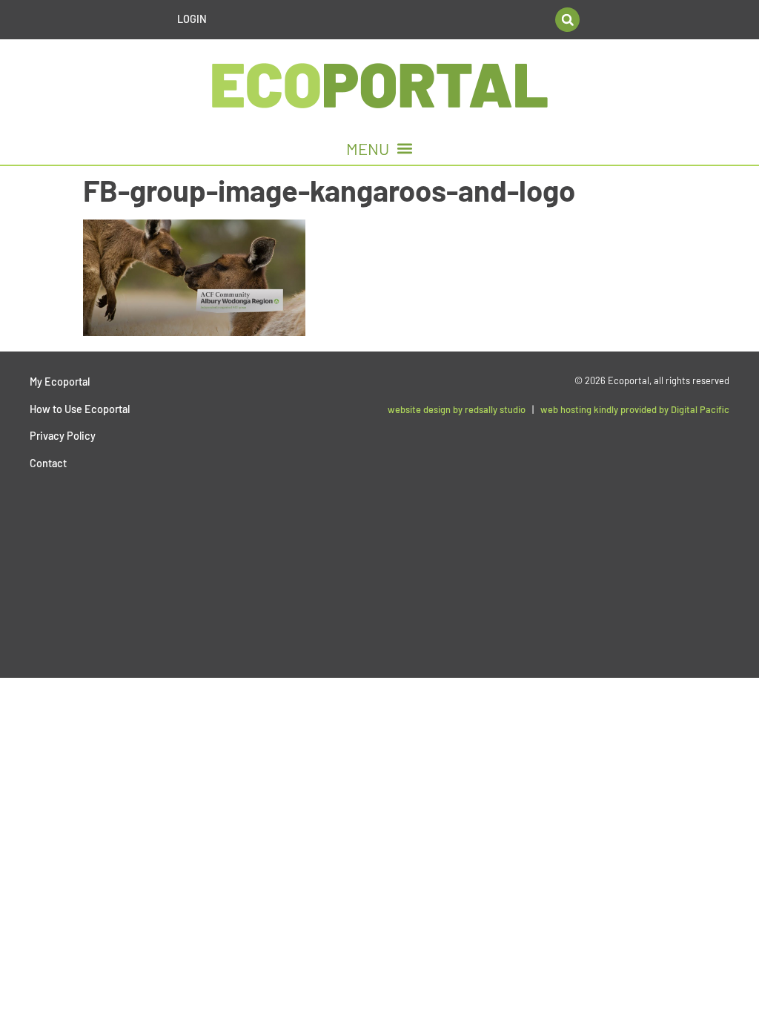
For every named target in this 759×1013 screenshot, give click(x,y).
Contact (48, 463)
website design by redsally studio (457, 409)
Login (192, 19)
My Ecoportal (60, 381)
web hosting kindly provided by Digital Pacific (634, 409)
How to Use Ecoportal (80, 409)
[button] (567, 19)
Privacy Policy (63, 435)
